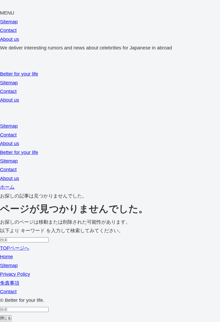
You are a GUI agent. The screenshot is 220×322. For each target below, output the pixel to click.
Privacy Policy (15, 274)
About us (9, 39)
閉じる (6, 318)
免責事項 (9, 283)
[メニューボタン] (0, 119)
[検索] (0, 66)
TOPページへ (14, 248)
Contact (8, 30)
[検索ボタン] (0, 110)
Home (6, 256)
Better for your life (19, 74)
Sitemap (9, 21)
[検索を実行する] (50, 241)
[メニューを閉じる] (0, 5)
